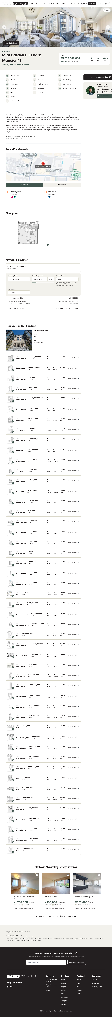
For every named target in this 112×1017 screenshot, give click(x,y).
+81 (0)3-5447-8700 (16, 935)
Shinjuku (63, 990)
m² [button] (82, 4)
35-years (12, 292)
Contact (92, 4)
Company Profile (97, 987)
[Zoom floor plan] (48, 245)
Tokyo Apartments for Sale (51, 986)
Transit (25, 185)
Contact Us (95, 983)
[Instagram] (8, 986)
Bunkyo (63, 1004)
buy (3, 51)
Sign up (106, 4)
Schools (63, 185)
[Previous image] (15, 886)
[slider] (36, 282)
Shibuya (63, 983)
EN (71, 4)
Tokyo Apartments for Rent (51, 980)
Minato (63, 980)
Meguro (63, 987)
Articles (48, 990)
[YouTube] (11, 986)
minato (8, 51)
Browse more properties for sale (54, 916)
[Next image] (35, 886)
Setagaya (64, 1001)
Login (99, 4)
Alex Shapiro (102, 84)
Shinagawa (64, 997)
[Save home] (37, 875)
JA (75, 4)
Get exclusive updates (76, 962)
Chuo (63, 994)
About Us (94, 980)
